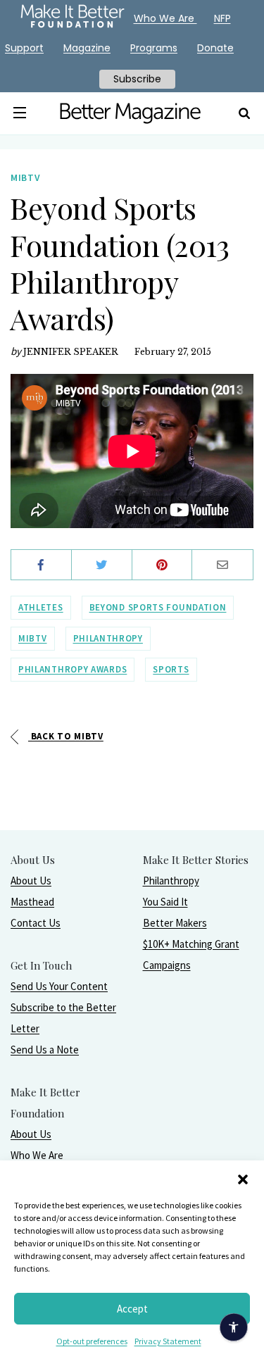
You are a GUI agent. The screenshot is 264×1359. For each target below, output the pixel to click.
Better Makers (175, 922)
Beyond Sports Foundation (158, 607)
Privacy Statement (167, 1341)
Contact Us (36, 922)
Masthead (32, 901)
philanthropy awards (72, 669)
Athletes (40, 607)
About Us (31, 880)
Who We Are (37, 1155)
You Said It (165, 901)
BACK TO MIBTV (65, 736)
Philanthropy (171, 880)
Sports (171, 669)
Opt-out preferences (91, 1341)
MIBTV (32, 638)
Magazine (87, 48)
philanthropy (108, 638)
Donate (215, 48)
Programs (153, 48)
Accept (132, 1308)
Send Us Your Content (59, 986)
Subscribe (137, 79)
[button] (243, 1178)
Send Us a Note (45, 1049)
